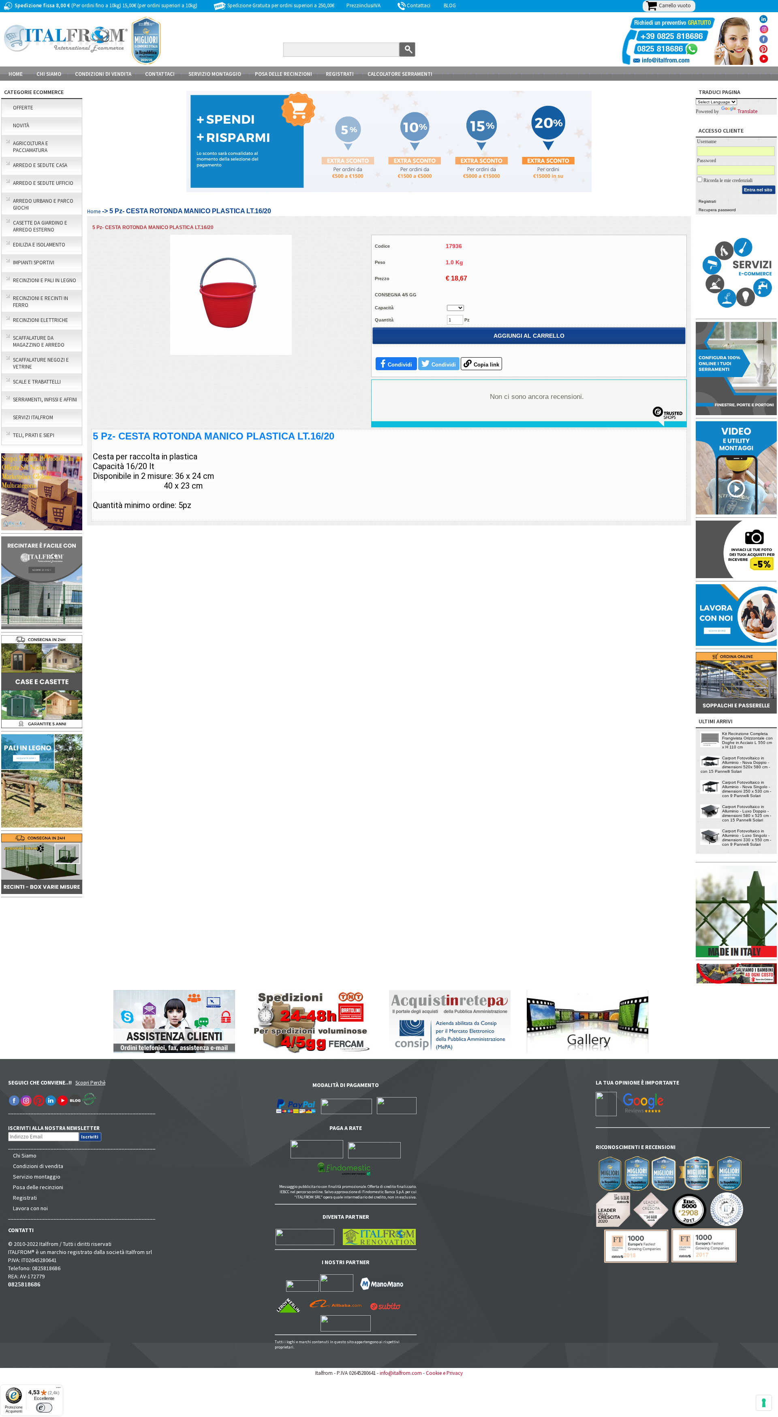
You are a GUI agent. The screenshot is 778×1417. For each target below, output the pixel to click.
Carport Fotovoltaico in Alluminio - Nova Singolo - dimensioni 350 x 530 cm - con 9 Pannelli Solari (746, 789)
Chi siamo (48, 74)
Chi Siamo (24, 1155)
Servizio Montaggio (214, 74)
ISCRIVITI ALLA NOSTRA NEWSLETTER (58, 1128)
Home (16, 74)
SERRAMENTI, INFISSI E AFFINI (45, 399)
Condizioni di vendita (38, 1166)
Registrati (340, 74)
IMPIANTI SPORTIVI (33, 262)
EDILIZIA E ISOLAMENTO (39, 244)
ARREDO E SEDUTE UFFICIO (43, 183)
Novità (21, 125)
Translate (747, 111)
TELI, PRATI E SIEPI (33, 435)
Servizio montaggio (36, 1176)
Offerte (23, 107)
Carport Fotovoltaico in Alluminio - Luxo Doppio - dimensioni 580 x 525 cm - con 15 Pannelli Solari (746, 813)
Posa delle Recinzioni (283, 74)
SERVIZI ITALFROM (33, 417)
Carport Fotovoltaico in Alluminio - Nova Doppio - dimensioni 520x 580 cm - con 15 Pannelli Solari (735, 765)
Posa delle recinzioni (38, 1187)
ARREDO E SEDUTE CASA (40, 165)
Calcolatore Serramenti (400, 74)
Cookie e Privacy (444, 1373)
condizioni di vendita (103, 74)
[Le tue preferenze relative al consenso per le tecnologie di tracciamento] (764, 1403)
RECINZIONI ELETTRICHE (40, 320)
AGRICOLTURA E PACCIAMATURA (30, 147)
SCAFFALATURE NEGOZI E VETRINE (41, 363)
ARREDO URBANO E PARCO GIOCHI (43, 204)
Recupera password (717, 210)
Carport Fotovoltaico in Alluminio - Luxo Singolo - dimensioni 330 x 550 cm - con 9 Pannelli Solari (746, 838)
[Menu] (58, 1389)
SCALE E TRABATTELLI (37, 381)
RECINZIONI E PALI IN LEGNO (44, 280)
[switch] (44, 1408)
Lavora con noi (30, 1208)
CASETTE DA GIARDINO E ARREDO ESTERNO (40, 226)
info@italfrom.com (401, 1373)
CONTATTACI (160, 74)
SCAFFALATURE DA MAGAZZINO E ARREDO (38, 341)
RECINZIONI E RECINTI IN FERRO (40, 302)
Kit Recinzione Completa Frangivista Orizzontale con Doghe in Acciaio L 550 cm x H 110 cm (747, 740)
